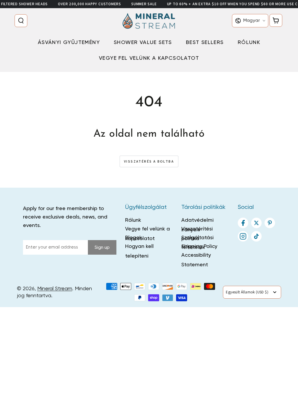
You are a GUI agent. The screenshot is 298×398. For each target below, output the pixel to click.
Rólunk (133, 220)
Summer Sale (144, 3)
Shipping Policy (199, 246)
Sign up (102, 247)
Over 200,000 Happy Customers (89, 3)
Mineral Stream (54, 288)
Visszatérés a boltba (149, 161)
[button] (22, 20)
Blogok (133, 237)
